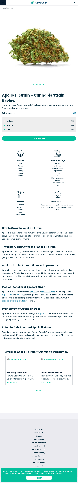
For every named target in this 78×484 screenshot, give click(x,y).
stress (34, 292)
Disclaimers (39, 439)
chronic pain (15, 301)
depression (7, 295)
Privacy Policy (39, 463)
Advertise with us (39, 443)
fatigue (25, 301)
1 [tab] (33, 84)
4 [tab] (43, 84)
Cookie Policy (39, 466)
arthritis (5, 301)
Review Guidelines (39, 456)
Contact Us (38, 433)
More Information (57, 473)
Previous (3, 372)
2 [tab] (36, 84)
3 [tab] (40, 84)
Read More (12, 382)
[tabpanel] (39, 45)
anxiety (20, 295)
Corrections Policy (39, 446)
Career (39, 436)
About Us (39, 429)
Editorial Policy (39, 453)
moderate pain (48, 292)
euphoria (42, 313)
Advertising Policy (39, 449)
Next (75, 372)
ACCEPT (39, 478)
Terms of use (39, 459)
